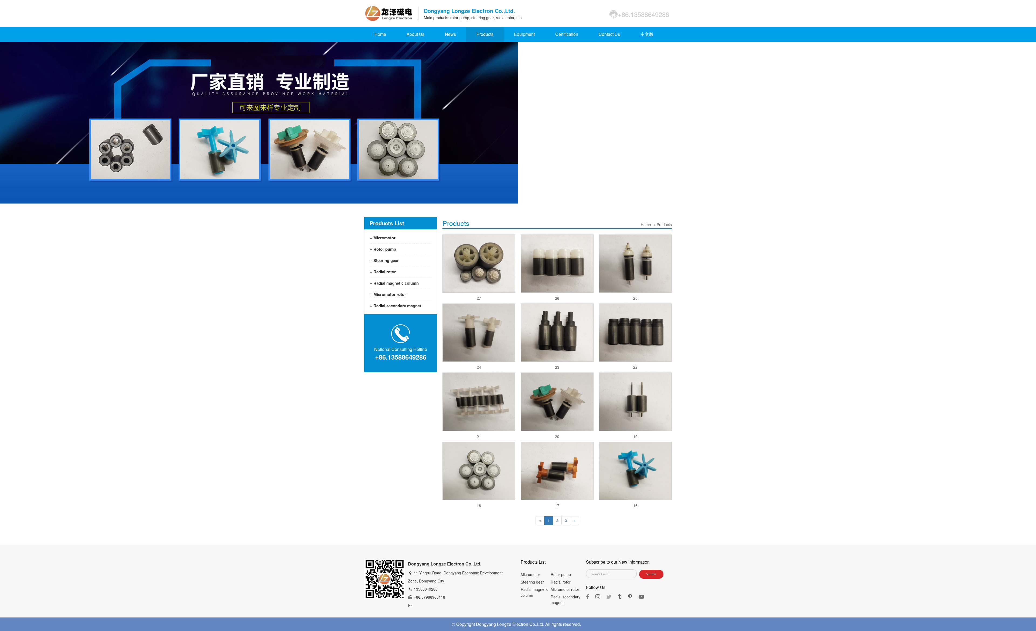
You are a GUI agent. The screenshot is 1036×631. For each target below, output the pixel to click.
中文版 (646, 34)
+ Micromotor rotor (388, 294)
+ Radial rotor (383, 272)
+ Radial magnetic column (394, 283)
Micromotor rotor (565, 589)
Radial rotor (561, 582)
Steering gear (532, 582)
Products (484, 34)
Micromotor (530, 574)
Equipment (524, 34)
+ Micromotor (383, 238)
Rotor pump (561, 574)
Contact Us (609, 34)
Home (380, 34)
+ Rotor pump (383, 249)
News (450, 34)
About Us (415, 34)
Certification (566, 34)
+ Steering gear (384, 260)
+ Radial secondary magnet (395, 306)
